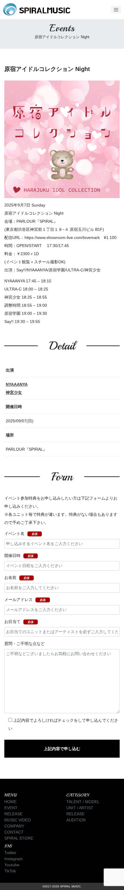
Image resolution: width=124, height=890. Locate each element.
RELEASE (13, 814)
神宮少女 (14, 392)
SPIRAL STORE (18, 838)
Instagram (13, 858)
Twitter (10, 852)
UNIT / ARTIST (79, 807)
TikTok (10, 871)
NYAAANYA (17, 384)
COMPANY (14, 826)
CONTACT (14, 832)
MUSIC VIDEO (17, 820)
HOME (10, 801)
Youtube (11, 864)
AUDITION (76, 820)
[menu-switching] (116, 9)
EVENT (11, 807)
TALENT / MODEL (82, 801)
